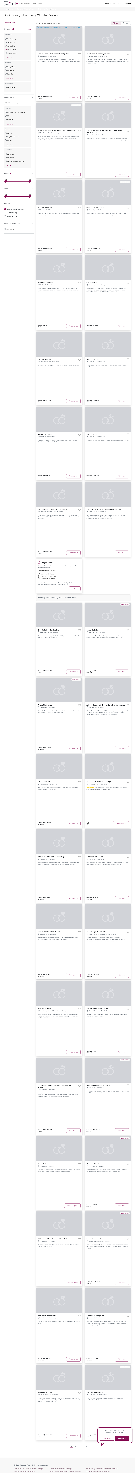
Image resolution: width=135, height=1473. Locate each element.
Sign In (128, 3)
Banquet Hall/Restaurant (15, 161)
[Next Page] (99, 1446)
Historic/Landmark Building (16, 112)
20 (95, 1446)
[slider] (5, 181)
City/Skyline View (13, 137)
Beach (9, 133)
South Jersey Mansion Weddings (61, 1469)
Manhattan (11, 70)
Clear (29, 29)
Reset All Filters (10, 23)
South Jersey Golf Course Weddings (98, 1471)
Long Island (11, 67)
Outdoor (10, 119)
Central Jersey (12, 53)
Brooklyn (10, 74)
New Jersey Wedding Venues (25, 9)
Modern (10, 116)
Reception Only (12, 216)
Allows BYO (10, 229)
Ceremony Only (12, 213)
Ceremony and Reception (15, 209)
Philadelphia (11, 87)
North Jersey (11, 39)
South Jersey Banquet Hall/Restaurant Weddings (102, 1469)
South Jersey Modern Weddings (24, 1471)
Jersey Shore (11, 46)
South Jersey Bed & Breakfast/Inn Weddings (28, 1469)
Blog (120, 3)
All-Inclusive (11, 154)
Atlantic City (11, 42)
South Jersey (11, 49)
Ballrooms (10, 157)
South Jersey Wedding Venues (47, 9)
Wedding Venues (9, 9)
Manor (9, 140)
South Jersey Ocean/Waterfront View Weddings (65, 1471)
